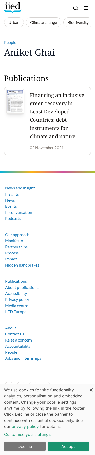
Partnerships (16, 246)
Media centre (16, 305)
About (10, 327)
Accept (68, 446)
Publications (16, 281)
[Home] (13, 7)
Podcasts (13, 218)
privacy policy (25, 426)
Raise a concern (18, 339)
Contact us (14, 333)
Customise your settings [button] (27, 434)
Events (11, 206)
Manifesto (14, 240)
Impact (11, 258)
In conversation (18, 212)
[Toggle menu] (86, 8)
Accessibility (16, 293)
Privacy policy (17, 299)
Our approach (17, 234)
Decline (25, 446)
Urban (14, 22)
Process (12, 252)
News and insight (20, 187)
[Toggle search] (76, 8)
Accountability (18, 346)
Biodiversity (78, 22)
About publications (22, 287)
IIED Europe (15, 311)
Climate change (43, 22)
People (10, 42)
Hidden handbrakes (22, 264)
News (10, 200)
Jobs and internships (23, 358)
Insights (12, 194)
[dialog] (47, 419)
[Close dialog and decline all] (91, 387)
